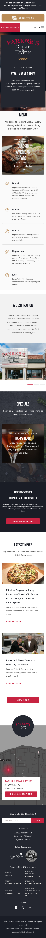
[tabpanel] (23, 71)
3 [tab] (42, 385)
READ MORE (12, 621)
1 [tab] (22, 106)
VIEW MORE (23, 700)
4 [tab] (32, 472)
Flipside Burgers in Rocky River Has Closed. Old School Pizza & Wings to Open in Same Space (22, 596)
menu (37, 27)
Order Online (26, 18)
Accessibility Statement (23, 932)
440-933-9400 (12, 27)
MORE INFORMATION (23, 521)
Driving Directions (21, 794)
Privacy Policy (12, 928)
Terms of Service (31, 928)
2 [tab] (36, 385)
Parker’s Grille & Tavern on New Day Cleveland (20, 662)
